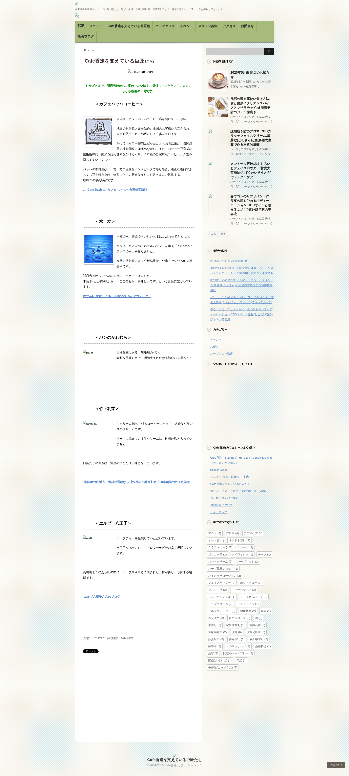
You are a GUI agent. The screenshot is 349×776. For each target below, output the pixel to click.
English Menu (219, 469)
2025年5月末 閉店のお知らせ (228, 261)
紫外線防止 (258, 639)
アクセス (229, 26)
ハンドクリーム (220, 561)
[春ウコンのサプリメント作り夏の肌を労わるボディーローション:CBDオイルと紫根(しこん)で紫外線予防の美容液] (218, 212)
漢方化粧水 (256, 632)
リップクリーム (220, 604)
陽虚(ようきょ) (220, 660)
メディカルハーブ (253, 596)
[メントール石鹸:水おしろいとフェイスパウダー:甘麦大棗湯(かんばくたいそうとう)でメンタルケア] (218, 180)
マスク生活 (217, 589)
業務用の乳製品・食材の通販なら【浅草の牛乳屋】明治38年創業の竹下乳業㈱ (136, 482)
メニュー (95, 26)
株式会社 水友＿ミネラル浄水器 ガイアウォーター (117, 296)
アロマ (232, 533)
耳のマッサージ (238, 646)
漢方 (237, 632)
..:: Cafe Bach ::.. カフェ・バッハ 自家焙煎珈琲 (115, 189)
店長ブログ (86, 36)
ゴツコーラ (217, 554)
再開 (266, 611)
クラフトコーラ (220, 547)
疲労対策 (216, 639)
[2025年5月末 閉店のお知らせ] (218, 89)
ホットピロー (251, 582)
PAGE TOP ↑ (336, 765)
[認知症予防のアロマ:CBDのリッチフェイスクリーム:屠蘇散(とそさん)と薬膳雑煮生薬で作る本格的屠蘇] (218, 147)
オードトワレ (239, 540)
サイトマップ (218, 512)
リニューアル (248, 604)
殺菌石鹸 (257, 625)
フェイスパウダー (221, 582)
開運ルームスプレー (238, 653)
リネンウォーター (221, 611)
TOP (81, 25)
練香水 (214, 646)
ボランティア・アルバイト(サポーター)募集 (238, 491)
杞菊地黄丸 (235, 625)
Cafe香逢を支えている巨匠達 (129, 26)
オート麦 (216, 540)
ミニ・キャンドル (221, 596)
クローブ (245, 547)
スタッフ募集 (208, 26)
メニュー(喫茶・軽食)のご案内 (229, 476)
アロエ (214, 533)
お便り (214, 346)
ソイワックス (242, 554)
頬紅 (242, 660)
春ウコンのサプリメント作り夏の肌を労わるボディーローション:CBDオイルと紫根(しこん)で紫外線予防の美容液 (250, 205)
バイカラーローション (224, 575)
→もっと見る (218, 234)
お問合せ (247, 26)
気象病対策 (217, 632)
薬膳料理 (263, 646)
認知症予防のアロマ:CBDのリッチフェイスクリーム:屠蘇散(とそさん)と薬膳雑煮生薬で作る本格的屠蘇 (241, 285)
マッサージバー (244, 589)
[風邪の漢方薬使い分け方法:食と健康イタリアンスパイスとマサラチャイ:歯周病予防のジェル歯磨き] (218, 115)
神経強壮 (237, 639)
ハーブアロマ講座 (221, 353)
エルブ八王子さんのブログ (101, 596)
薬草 (213, 653)
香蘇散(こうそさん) (222, 667)
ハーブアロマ (165, 26)
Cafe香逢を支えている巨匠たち (230, 483)
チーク (264, 554)
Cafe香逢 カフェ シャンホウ (183, 765)
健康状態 (248, 611)
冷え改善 (216, 618)
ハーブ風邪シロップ (223, 568)
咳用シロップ (239, 618)
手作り (214, 625)
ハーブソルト (248, 561)
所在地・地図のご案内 (224, 498)
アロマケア (253, 533)
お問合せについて (221, 505)
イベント (186, 26)
